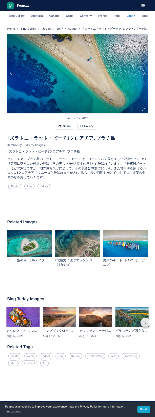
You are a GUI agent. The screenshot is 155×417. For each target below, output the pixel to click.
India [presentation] (117, 15)
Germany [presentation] (86, 15)
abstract (29, 363)
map (13, 363)
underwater (95, 356)
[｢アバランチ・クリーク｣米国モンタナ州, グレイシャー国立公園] (11, 73)
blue (29, 186)
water (30, 356)
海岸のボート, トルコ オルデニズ (124, 262)
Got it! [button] (144, 409)
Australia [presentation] (37, 15)
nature (75, 356)
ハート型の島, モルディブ (26, 260)
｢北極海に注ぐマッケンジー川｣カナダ (75, 262)
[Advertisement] (77, 206)
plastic (14, 186)
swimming (130, 356)
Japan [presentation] (131, 15)
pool (60, 356)
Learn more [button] (13, 411)
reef (113, 356)
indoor (44, 186)
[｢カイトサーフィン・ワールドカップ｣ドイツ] (144, 73)
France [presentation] (102, 15)
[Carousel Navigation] (77, 325)
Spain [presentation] (145, 15)
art (44, 363)
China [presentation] (69, 15)
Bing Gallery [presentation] (17, 15)
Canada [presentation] (54, 15)
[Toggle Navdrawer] (143, 6)
